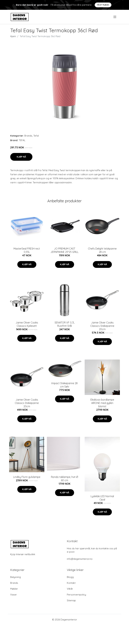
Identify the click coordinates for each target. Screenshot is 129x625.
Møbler (14, 588)
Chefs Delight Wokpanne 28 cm (102, 250)
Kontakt (71, 582)
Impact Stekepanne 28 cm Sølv (64, 385)
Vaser (13, 594)
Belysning (15, 577)
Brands (28, 135)
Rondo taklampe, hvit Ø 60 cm (64, 478)
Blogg (70, 577)
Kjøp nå (21, 156)
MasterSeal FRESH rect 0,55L (27, 250)
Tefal (36, 135)
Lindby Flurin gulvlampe (26, 477)
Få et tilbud (103, 5)
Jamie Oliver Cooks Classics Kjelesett (27, 324)
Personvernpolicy (76, 594)
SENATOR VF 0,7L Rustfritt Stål (65, 324)
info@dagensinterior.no (80, 558)
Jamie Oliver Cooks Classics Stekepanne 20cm (102, 326)
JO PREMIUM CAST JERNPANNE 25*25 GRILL (64, 250)
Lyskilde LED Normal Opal (102, 498)
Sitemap (71, 600)
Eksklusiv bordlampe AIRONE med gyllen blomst (102, 403)
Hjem (13, 36)
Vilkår (70, 588)
